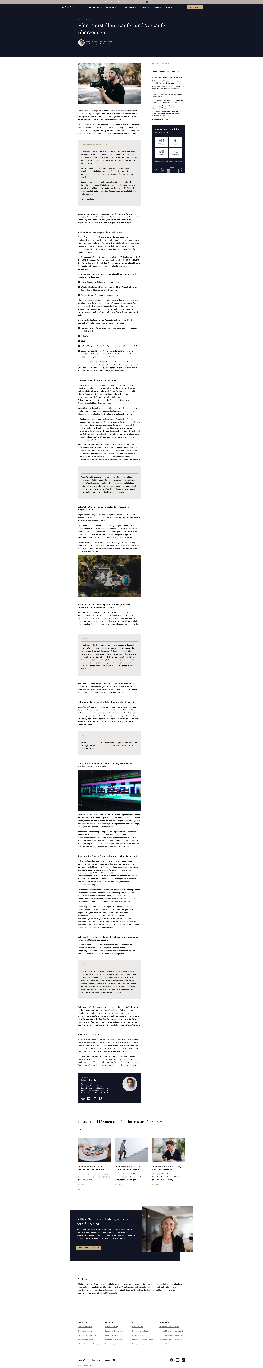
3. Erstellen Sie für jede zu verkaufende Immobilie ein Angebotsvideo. (166, 82)
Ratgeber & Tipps (139, 1335)
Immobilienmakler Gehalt (142, 1339)
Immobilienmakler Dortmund (171, 1331)
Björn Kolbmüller (93, 41)
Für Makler (89, 20)
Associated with (140, 2)
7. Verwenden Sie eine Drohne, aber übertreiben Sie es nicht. (165, 107)
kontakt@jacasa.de (109, 1293)
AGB (113, 1360)
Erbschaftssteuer (85, 1327)
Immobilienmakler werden (143, 1344)
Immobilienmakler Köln (168, 1344)
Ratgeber (81, 20)
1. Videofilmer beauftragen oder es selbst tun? (167, 73)
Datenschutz (95, 1360)
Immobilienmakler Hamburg (170, 1335)
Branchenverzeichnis (140, 1331)
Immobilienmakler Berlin (169, 1327)
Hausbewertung (111, 1327)
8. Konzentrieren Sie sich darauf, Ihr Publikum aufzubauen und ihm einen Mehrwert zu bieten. (165, 114)
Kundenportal (137, 1327)
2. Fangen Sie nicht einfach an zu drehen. (167, 77)
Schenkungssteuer (85, 1339)
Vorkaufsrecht (111, 1344)
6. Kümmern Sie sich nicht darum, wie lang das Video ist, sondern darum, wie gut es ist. (168, 101)
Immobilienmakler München (170, 1339)
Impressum (106, 1360)
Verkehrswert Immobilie (115, 1339)
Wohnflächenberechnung (88, 1344)
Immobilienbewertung (114, 1331)
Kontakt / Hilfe (83, 1360)
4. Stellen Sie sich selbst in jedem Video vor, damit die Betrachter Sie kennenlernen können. (168, 89)
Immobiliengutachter (113, 1335)
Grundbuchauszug (85, 1331)
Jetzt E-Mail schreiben (87, 1248)
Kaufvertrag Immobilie (87, 1335)
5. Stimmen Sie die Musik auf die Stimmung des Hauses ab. (168, 95)
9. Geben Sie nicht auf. (160, 119)
